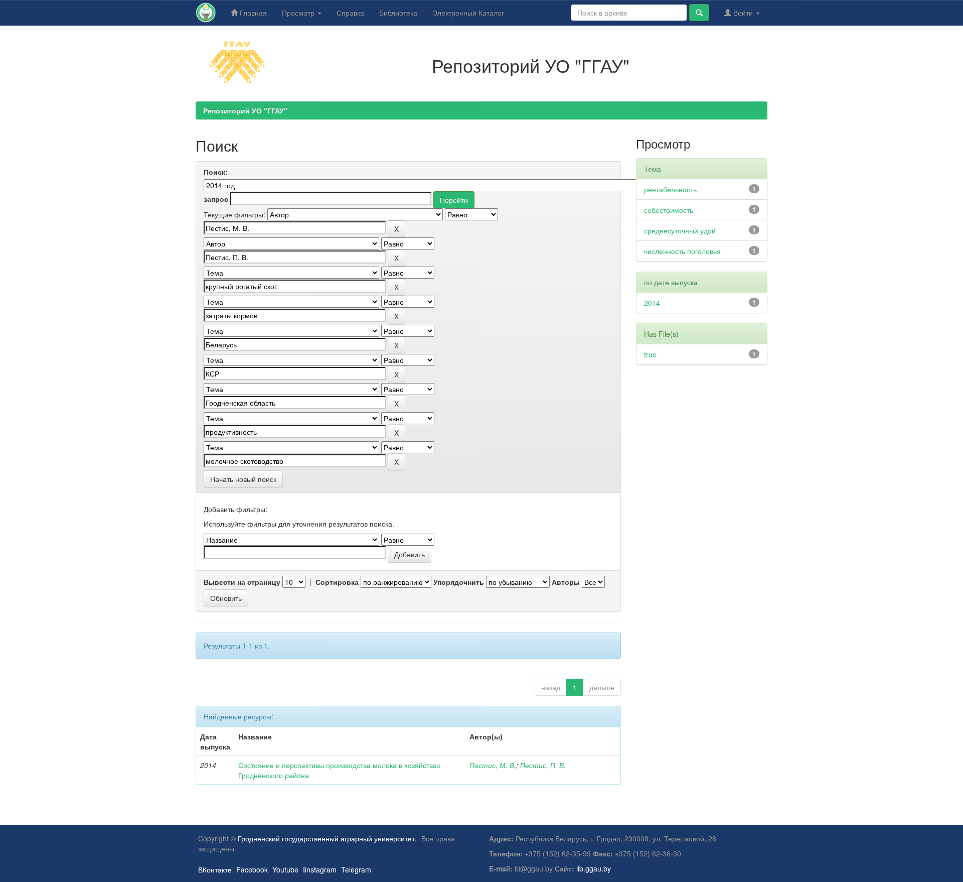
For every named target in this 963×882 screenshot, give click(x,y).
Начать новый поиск (243, 479)
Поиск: (216, 172)
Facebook (252, 869)
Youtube (285, 869)
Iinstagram (320, 869)
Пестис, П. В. (543, 765)
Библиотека (398, 13)
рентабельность (670, 189)
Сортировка (337, 582)
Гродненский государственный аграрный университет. (327, 838)
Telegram (356, 869)
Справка (350, 13)
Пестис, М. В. (492, 765)
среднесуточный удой (680, 230)
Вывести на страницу (242, 582)
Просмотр (299, 13)
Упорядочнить (458, 582)
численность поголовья (682, 251)
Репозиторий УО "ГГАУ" (245, 110)
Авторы (566, 582)
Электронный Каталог (468, 13)
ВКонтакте (215, 869)
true (650, 354)
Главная (252, 13)
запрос (216, 199)
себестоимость (668, 210)
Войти (743, 13)
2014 (652, 303)
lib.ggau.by (593, 868)
